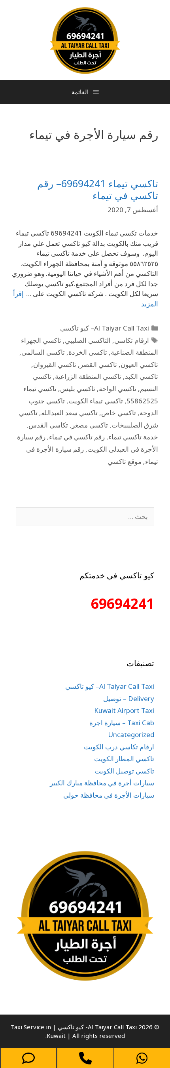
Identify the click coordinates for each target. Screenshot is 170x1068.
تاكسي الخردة (87, 352)
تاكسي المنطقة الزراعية (88, 376)
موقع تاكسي (125, 461)
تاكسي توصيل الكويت (124, 770)
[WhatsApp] (142, 1058)
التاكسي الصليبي (88, 340)
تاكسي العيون (139, 364)
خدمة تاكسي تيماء (133, 436)
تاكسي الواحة (117, 388)
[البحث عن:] (85, 516)
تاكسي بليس (77, 388)
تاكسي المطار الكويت (124, 758)
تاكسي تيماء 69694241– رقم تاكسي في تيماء (97, 189)
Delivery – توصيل (128, 698)
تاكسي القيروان (54, 364)
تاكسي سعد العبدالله (69, 412)
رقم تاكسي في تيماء (77, 436)
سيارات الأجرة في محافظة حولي (108, 795)
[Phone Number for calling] (85, 1058)
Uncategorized (131, 734)
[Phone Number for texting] (28, 1058)
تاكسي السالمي (43, 352)
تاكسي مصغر (90, 424)
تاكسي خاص (118, 412)
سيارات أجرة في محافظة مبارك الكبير (102, 782)
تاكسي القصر (98, 364)
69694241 (122, 603)
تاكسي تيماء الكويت (95, 400)
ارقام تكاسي (131, 340)
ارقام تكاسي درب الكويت (119, 746)
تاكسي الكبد (141, 376)
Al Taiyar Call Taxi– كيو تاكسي (104, 328)
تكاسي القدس (48, 424)
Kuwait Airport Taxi (124, 710)
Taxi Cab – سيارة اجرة (121, 722)
